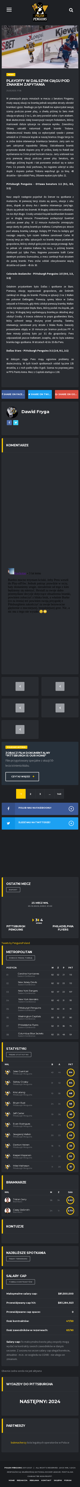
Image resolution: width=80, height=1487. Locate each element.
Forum (67, 1480)
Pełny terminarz (18, 1259)
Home (12, 1480)
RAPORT (13, 890)
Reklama (34, 1480)
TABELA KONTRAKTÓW (20, 1282)
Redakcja (22, 1480)
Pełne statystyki (19, 1054)
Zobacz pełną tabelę (20, 958)
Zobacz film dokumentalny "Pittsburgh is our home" (27, 754)
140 (59, 794)
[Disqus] (40, 510)
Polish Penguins (13, 1468)
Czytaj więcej (21, 776)
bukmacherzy (19, 1442)
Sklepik (58, 1480)
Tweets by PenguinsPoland (16, 943)
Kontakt (46, 1480)
